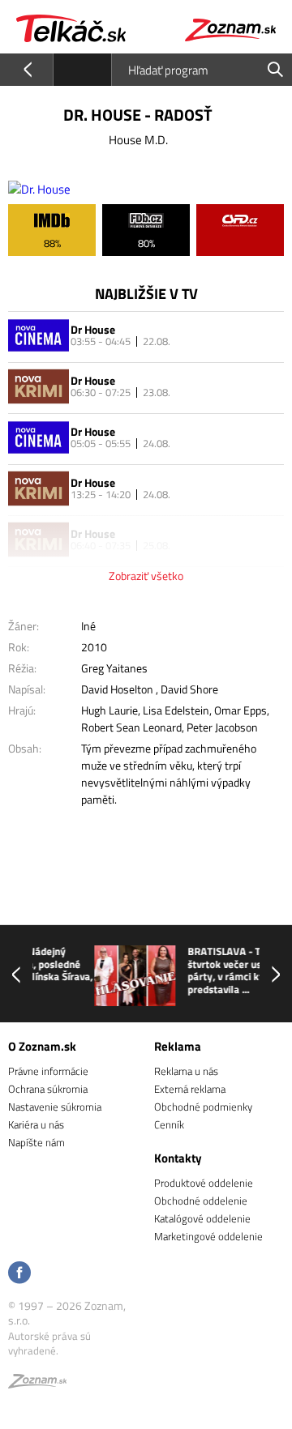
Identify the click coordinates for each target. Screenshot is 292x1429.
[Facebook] (19, 1273)
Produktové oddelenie (203, 1183)
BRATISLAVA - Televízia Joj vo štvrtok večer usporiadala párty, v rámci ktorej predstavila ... (210, 970)
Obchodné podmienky (203, 1106)
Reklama (177, 1046)
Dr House (93, 329)
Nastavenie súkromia (54, 1106)
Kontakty (178, 1158)
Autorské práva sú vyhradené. (49, 1343)
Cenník (169, 1124)
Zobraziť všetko (146, 575)
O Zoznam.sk (42, 1046)
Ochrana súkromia (48, 1089)
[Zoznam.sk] (37, 1384)
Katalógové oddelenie (202, 1218)
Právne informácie (48, 1071)
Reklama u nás (186, 1071)
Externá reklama (189, 1089)
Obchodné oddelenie (200, 1200)
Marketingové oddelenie (208, 1236)
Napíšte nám (36, 1142)
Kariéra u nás (36, 1124)
